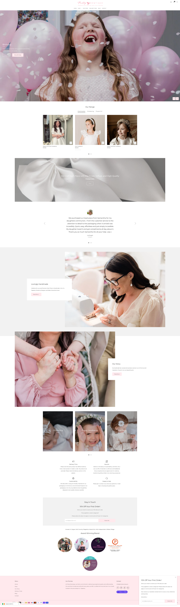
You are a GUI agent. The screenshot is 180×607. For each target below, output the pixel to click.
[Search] (177, 2)
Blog (16, 593)
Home (16, 584)
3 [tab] (91, 99)
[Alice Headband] (90, 130)
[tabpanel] (90, 132)
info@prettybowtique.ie (122, 584)
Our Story (17, 588)
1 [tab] (88, 99)
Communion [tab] (81, 111)
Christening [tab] (90, 111)
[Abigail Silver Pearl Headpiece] (58, 130)
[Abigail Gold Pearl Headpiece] (122, 130)
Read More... (36, 294)
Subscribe (169, 601)
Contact (17, 595)
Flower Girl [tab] (99, 111)
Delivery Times (18, 591)
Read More (117, 374)
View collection (58, 436)
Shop (90, 183)
